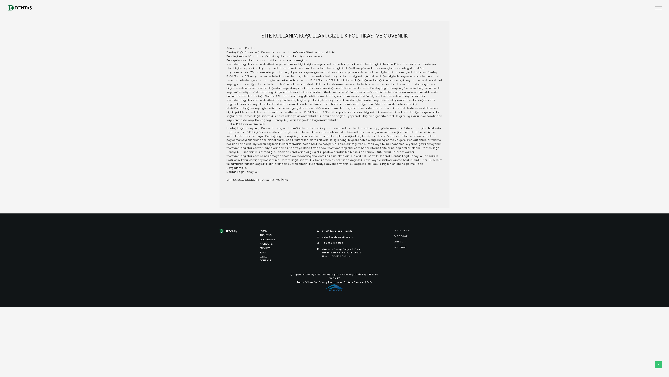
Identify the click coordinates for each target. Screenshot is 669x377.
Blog (263, 252)
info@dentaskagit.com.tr (337, 231)
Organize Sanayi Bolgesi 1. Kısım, (341, 253)
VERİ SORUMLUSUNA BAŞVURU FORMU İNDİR (257, 180)
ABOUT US (266, 235)
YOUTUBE (400, 247)
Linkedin (400, 242)
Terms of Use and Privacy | (313, 282)
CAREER (264, 257)
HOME (263, 230)
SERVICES (265, 248)
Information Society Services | (348, 282)
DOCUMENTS (267, 239)
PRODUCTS (266, 243)
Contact (265, 260)
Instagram (402, 231)
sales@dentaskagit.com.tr (337, 237)
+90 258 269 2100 (332, 243)
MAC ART (334, 278)
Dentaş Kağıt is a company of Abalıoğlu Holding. (350, 274)
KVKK (369, 282)
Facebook (401, 236)
